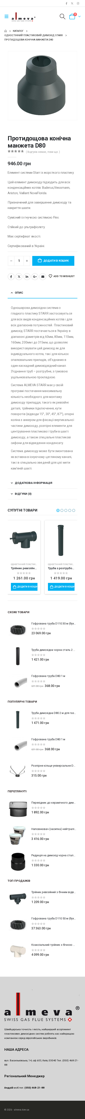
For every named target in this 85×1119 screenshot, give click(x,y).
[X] (72, 3)
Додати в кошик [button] (27, 586)
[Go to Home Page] (5, 31)
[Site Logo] (24, 17)
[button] (7, 16)
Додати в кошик (56, 260)
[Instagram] (78, 3)
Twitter (18, 276)
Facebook (11, 276)
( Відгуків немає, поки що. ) (43, 151)
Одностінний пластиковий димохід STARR (34, 564)
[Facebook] (66, 3)
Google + (34, 276)
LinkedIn (27, 276)
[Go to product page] (24, 538)
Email (42, 276)
